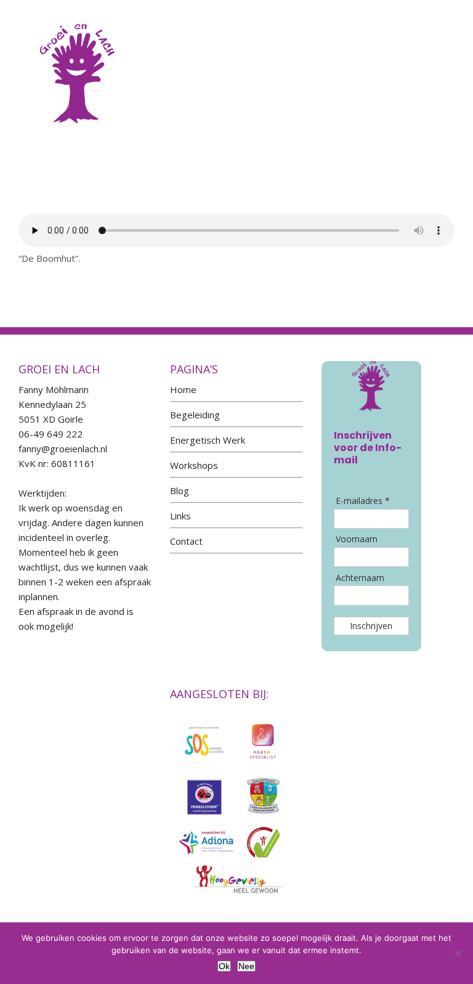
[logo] (77, 18)
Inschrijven (371, 626)
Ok (224, 966)
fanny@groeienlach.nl (62, 448)
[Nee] (457, 953)
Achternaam (360, 577)
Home (183, 389)
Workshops (194, 465)
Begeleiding (195, 415)
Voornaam (357, 539)
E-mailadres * (363, 500)
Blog (179, 490)
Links (180, 516)
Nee (246, 966)
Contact (186, 541)
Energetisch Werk (207, 440)
